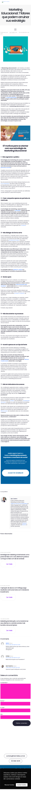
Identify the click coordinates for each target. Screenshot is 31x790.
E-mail (2, 707)
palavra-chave (17, 269)
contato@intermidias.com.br (15, 756)
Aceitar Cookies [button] (21, 784)
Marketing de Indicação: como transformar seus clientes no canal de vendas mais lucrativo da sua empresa (14, 623)
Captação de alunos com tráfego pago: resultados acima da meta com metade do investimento (14, 590)
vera (7, 643)
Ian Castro (12, 32)
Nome (2, 701)
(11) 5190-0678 (15, 761)
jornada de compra (14, 240)
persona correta (6, 167)
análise (12, 400)
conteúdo (17, 210)
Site (1, 714)
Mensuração (4, 411)
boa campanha (5, 183)
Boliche (24, 524)
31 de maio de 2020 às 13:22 (13, 667)
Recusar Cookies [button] (9, 784)
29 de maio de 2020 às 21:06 (13, 644)
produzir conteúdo (19, 293)
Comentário (4, 682)
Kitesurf (25, 523)
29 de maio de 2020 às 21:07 (13, 657)
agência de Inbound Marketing (19, 503)
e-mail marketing (11, 97)
